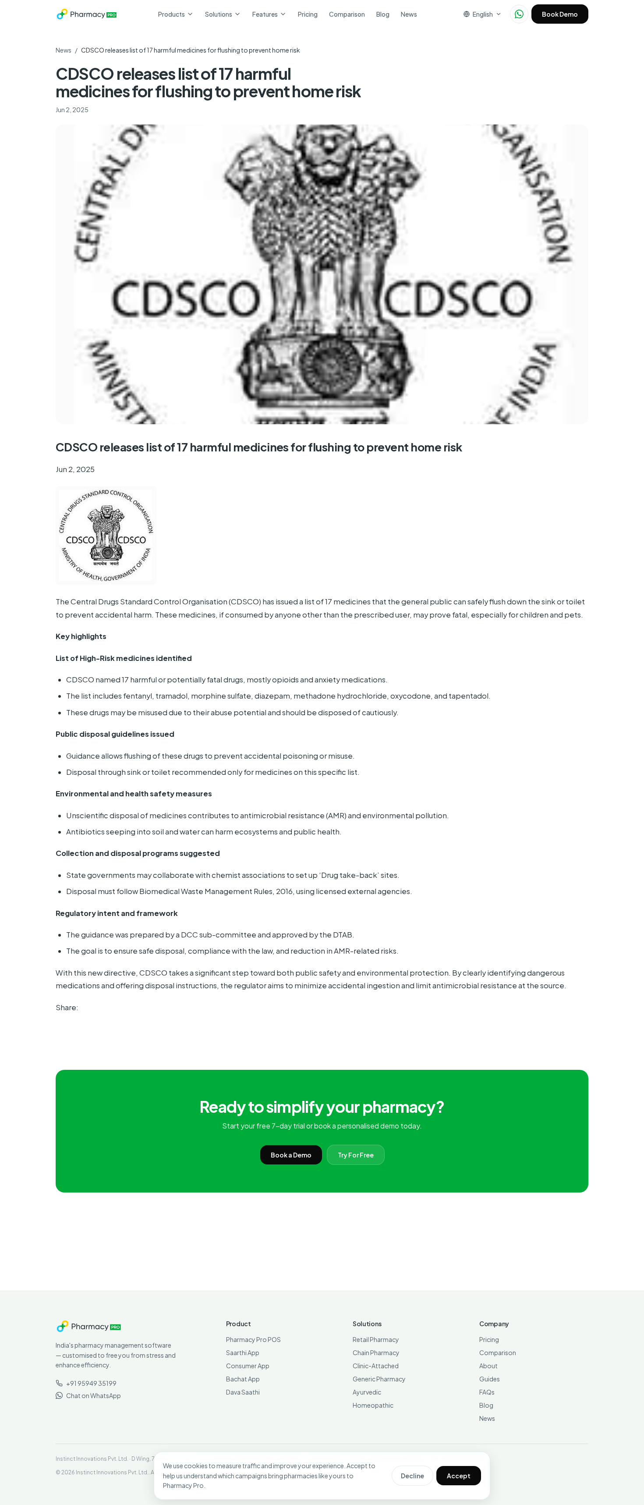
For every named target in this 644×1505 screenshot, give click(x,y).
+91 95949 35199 (91, 1383)
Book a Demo (291, 1155)
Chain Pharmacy (376, 1352)
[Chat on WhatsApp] (519, 14)
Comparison (347, 14)
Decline (412, 1476)
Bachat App (243, 1379)
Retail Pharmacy (376, 1339)
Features (265, 14)
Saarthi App (242, 1352)
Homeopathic (373, 1405)
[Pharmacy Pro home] (86, 14)
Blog (382, 14)
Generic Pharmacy (379, 1379)
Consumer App (247, 1366)
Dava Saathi (243, 1392)
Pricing (308, 14)
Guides (489, 1379)
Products (171, 14)
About (488, 1366)
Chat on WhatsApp (93, 1395)
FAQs (487, 1392)
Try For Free (356, 1155)
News (409, 14)
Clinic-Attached (376, 1366)
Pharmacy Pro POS (253, 1339)
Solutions (218, 14)
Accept (459, 1476)
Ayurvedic (367, 1392)
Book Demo (560, 14)
